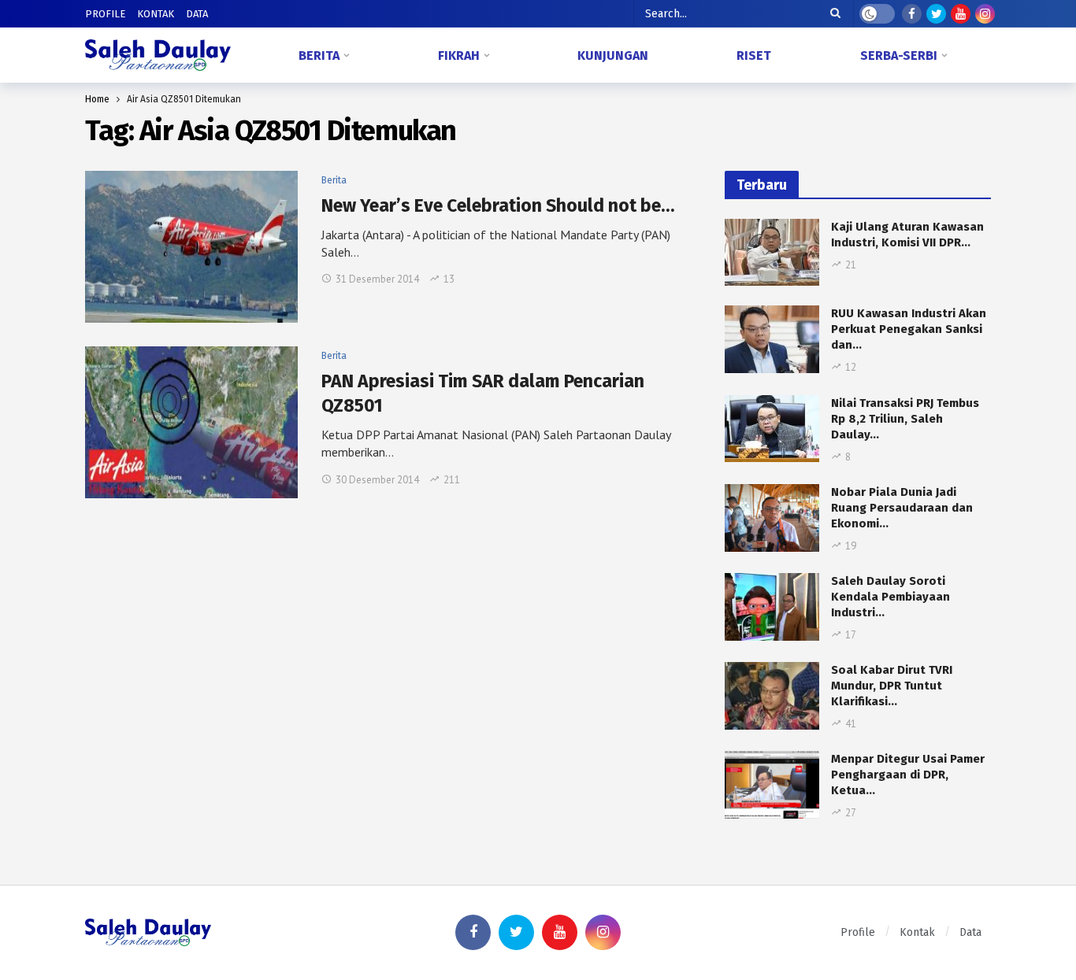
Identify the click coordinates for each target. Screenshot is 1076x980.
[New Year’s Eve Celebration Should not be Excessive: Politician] (191, 247)
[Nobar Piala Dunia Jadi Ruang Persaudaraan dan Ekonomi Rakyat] (772, 518)
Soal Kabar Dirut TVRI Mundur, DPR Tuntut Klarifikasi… (891, 685)
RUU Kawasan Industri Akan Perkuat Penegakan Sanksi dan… (908, 329)
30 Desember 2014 (377, 479)
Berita (334, 180)
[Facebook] (912, 14)
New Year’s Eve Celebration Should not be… (497, 205)
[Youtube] (960, 14)
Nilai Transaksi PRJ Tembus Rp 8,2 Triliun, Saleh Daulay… (905, 419)
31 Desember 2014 (377, 279)
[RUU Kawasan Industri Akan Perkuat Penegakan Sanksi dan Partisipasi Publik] (772, 339)
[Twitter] (936, 14)
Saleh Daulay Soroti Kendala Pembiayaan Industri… (890, 596)
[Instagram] (985, 14)
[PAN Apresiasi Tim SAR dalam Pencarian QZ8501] (191, 422)
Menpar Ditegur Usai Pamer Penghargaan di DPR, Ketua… (908, 774)
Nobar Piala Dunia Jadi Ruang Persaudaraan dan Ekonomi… (902, 508)
